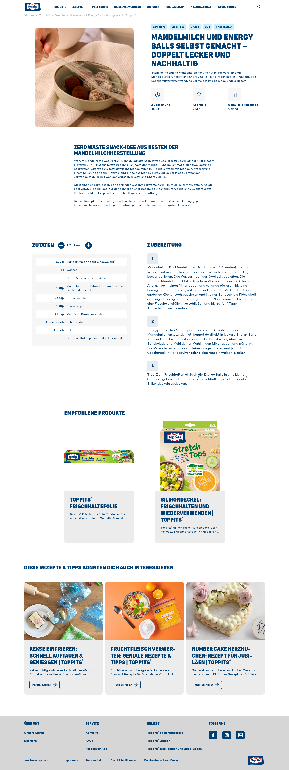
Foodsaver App (175, 7)
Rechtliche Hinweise (123, 760)
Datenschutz (94, 760)
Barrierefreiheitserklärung (161, 760)
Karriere (30, 741)
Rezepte (77, 7)
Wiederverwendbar (127, 7)
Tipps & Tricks (98, 7)
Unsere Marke (34, 733)
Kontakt (92, 733)
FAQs (89, 741)
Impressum (71, 760)
